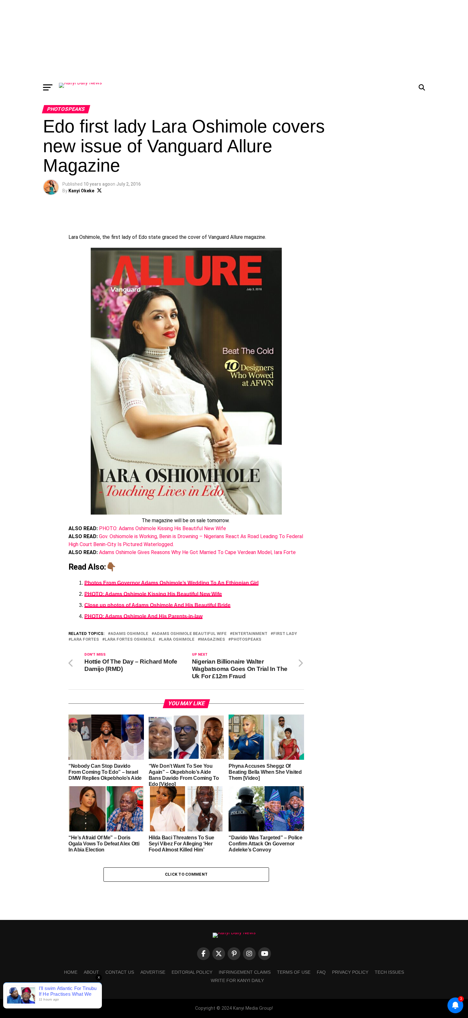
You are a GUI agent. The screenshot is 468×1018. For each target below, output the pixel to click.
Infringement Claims (245, 972)
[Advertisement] (234, 40)
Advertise (152, 972)
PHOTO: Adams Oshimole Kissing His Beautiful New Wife (162, 528)
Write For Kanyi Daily (237, 980)
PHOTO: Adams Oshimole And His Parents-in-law (143, 616)
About (91, 972)
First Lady (285, 634)
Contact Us (119, 972)
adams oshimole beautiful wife (190, 634)
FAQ (321, 972)
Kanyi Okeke (81, 190)
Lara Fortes (85, 639)
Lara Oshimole (178, 639)
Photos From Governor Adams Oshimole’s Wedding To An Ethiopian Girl (171, 583)
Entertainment (249, 634)
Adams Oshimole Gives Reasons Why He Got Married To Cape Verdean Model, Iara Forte (197, 552)
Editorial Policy (192, 972)
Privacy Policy (350, 972)
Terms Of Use (293, 972)
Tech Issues (389, 972)
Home (70, 972)
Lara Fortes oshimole (130, 639)
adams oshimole (129, 634)
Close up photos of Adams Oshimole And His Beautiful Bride (157, 605)
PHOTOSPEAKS (246, 639)
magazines (212, 639)
